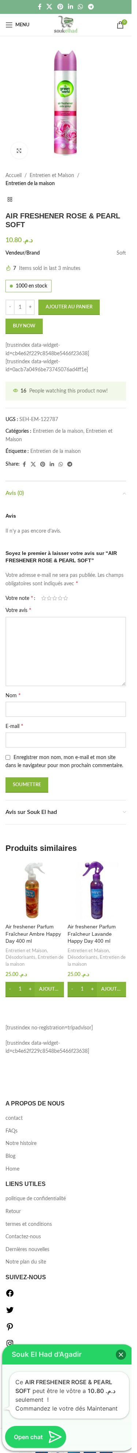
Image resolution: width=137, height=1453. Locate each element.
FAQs (11, 1131)
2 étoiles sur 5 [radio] (49, 598)
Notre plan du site (25, 1262)
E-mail (14, 726)
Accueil (13, 175)
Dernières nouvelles (27, 1249)
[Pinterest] (9, 1329)
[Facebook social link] (39, 6)
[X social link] (49, 6)
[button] (34, 989)
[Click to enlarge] (19, 150)
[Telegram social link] (90, 6)
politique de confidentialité (35, 1198)
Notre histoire (21, 1143)
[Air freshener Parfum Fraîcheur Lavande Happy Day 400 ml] (97, 890)
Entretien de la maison (30, 183)
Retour (13, 1211)
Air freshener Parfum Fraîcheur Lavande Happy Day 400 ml (92, 934)
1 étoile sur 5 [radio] (43, 598)
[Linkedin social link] (70, 6)
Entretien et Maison (52, 175)
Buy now (24, 326)
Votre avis (18, 610)
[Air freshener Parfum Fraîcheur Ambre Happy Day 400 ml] (34, 890)
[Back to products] (9, 199)
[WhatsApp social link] (80, 6)
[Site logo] (66, 24)
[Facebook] (9, 1296)
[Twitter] (9, 1312)
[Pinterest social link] (60, 6)
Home (12, 1169)
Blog (10, 1156)
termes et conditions (28, 1224)
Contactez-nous (23, 1236)
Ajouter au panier (69, 307)
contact (14, 1118)
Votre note (19, 598)
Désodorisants (20, 957)
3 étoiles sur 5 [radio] (54, 598)
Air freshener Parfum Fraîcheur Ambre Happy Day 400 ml (33, 934)
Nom (13, 695)
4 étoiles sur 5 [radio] (60, 598)
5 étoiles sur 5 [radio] (65, 598)
